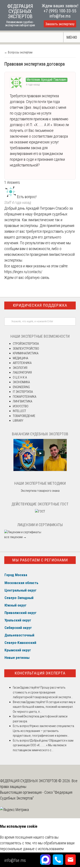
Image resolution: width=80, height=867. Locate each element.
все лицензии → (15, 537)
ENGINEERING (21, 387)
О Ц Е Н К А (20, 377)
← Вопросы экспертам (18, 52)
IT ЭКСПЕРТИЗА (23, 392)
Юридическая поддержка (40, 305)
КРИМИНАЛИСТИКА (25, 353)
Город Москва (15, 575)
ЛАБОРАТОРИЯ (22, 372)
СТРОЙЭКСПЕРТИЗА (26, 344)
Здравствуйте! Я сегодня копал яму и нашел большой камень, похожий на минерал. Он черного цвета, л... (44, 707)
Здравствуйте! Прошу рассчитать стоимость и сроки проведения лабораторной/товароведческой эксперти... (43, 692)
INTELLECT (19, 411)
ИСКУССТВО (20, 406)
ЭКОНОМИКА (21, 382)
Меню (72, 37)
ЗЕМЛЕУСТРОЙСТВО (26, 348)
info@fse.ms (60, 16)
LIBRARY (18, 420)
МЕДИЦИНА (20, 358)
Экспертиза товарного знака (40, 491)
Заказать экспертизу (59, 24)
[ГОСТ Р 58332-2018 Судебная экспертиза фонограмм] (40, 511)
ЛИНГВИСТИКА (22, 401)
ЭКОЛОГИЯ (20, 368)
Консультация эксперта (40, 673)
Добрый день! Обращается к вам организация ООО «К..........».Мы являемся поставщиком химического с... (43, 745)
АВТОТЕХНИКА (22, 363)
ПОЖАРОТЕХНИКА (24, 397)
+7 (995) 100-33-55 (60, 10)
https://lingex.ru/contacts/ (23, 271)
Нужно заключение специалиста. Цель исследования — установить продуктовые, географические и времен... (44, 730)
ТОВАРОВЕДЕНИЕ (24, 416)
